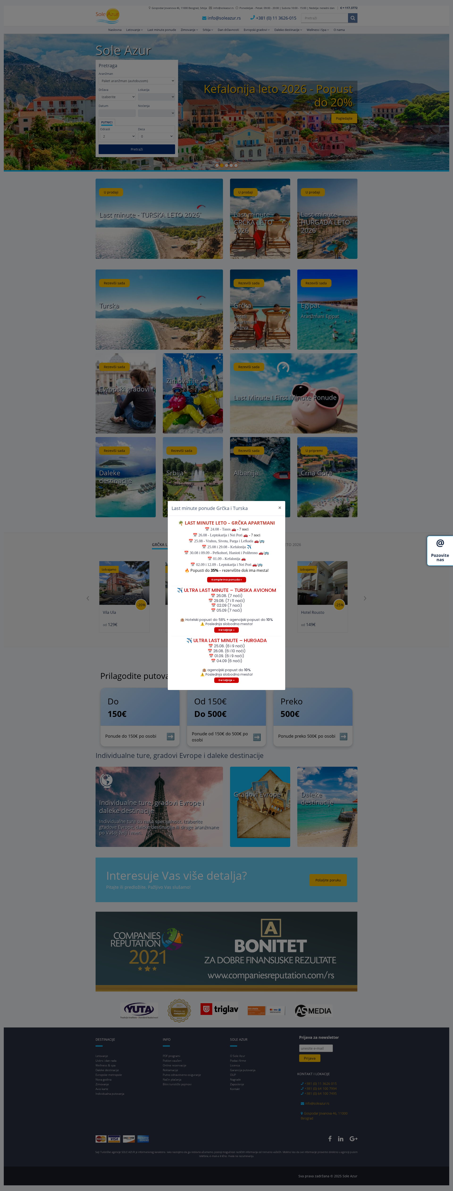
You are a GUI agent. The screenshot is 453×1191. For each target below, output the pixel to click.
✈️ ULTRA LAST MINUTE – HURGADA (226, 640)
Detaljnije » (226, 630)
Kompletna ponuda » (226, 579)
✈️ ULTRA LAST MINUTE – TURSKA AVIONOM (226, 590)
